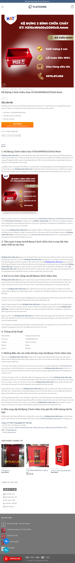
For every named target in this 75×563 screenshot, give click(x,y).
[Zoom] (4, 85)
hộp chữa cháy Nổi (13, 541)
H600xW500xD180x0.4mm (65, 218)
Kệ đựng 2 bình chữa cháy (10, 155)
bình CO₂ (69, 366)
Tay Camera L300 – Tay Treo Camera (18, 523)
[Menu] (2, 7)
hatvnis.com (12, 432)
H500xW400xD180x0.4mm (46, 218)
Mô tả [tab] (3, 146)
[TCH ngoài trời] (12, 455)
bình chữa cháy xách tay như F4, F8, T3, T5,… (45, 234)
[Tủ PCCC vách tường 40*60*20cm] (62, 455)
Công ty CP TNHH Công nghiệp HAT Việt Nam (16, 423)
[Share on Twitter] (9, 135)
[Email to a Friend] (12, 135)
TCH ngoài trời (5, 470)
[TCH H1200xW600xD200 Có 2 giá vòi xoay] (37, 455)
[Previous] (1, 461)
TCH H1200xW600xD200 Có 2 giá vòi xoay (37, 471)
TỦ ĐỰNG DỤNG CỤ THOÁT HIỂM (19, 529)
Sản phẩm (13, 89)
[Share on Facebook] (6, 135)
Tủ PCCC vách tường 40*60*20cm (61, 470)
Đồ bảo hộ (59, 427)
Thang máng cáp (11, 430)
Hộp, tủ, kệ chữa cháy (26, 89)
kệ (5, 167)
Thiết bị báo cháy (50, 427)
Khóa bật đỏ (11, 548)
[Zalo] (6, 550)
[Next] (73, 461)
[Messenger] (6, 541)
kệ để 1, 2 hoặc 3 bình (41, 221)
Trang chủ (5, 89)
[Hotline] (6, 559)
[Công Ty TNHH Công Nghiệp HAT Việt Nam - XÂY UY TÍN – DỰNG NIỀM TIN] (37, 7)
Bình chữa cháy (27, 427)
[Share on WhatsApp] (3, 135)
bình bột (63, 366)
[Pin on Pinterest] (16, 135)
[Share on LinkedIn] (19, 135)
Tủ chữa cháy (18, 427)
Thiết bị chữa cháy (38, 427)
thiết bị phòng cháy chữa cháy (50, 418)
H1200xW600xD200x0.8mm (13, 221)
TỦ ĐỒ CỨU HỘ (12, 535)
